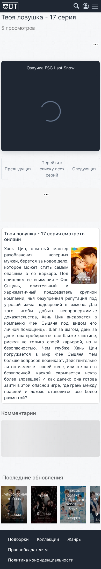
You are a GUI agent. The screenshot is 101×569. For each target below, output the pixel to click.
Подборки (18, 539)
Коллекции (48, 539)
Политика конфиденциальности (41, 560)
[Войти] (86, 6)
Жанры (74, 539)
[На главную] (10, 6)
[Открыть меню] (95, 6)
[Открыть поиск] (76, 6)
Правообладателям (28, 549)
